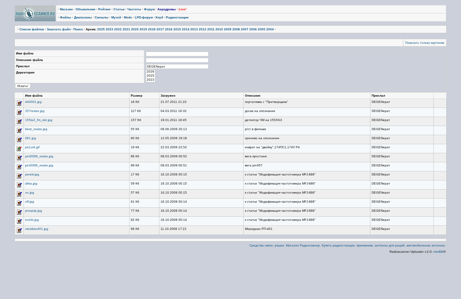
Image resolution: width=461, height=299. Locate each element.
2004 (270, 29)
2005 (261, 29)
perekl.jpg (32, 174)
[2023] (150, 80)
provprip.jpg (33, 210)
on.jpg (29, 192)
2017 (160, 29)
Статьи (119, 9)
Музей (116, 17)
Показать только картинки (424, 42)
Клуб (159, 17)
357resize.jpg (35, 111)
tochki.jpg (32, 219)
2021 (126, 29)
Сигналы (102, 17)
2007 (244, 29)
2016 (168, 29)
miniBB (438, 251)
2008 (236, 29)
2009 (227, 29)
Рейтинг (104, 9)
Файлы (65, 17)
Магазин (66, 9)
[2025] (150, 76)
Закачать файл (59, 29)
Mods (128, 17)
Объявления (85, 9)
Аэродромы (166, 9)
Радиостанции (177, 17)
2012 (202, 29)
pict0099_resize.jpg (39, 156)
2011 (211, 29)
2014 (185, 29)
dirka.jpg (31, 183)
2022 (118, 29)
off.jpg (29, 201)
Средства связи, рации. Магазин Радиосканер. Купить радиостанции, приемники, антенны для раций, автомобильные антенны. (347, 245)
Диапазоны (83, 17)
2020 (135, 29)
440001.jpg (33, 102)
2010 (219, 29)
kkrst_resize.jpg (36, 129)
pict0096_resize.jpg (39, 165)
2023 (109, 29)
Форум (149, 9)
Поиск (78, 29)
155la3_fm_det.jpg (38, 120)
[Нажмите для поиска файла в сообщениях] (19, 105)
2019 (143, 29)
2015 (177, 29)
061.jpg (30, 138)
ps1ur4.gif (32, 147)
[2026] (150, 72)
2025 (101, 29)
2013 (194, 29)
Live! (182, 9)
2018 (152, 29)
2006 (253, 29)
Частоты (134, 9)
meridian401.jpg (36, 229)
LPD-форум (144, 17)
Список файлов (31, 29)
